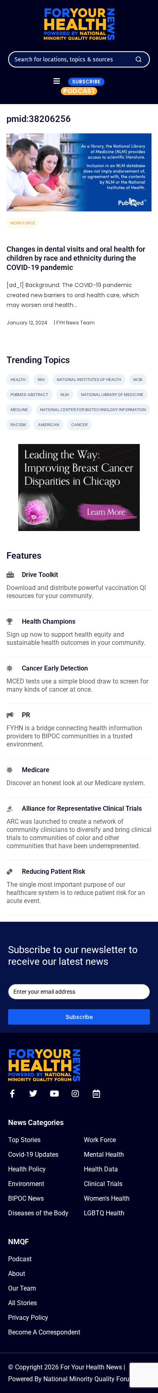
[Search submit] (138, 59)
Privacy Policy (28, 1317)
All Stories (22, 1303)
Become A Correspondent (44, 1332)
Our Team (22, 1288)
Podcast (20, 1259)
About (16, 1274)
